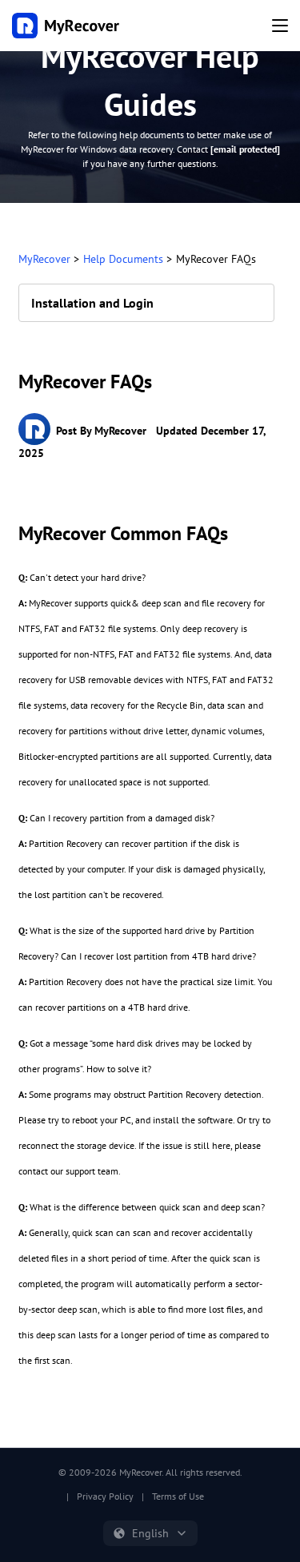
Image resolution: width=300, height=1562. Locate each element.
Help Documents (123, 259)
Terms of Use (178, 1496)
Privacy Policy (105, 1496)
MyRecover (44, 259)
